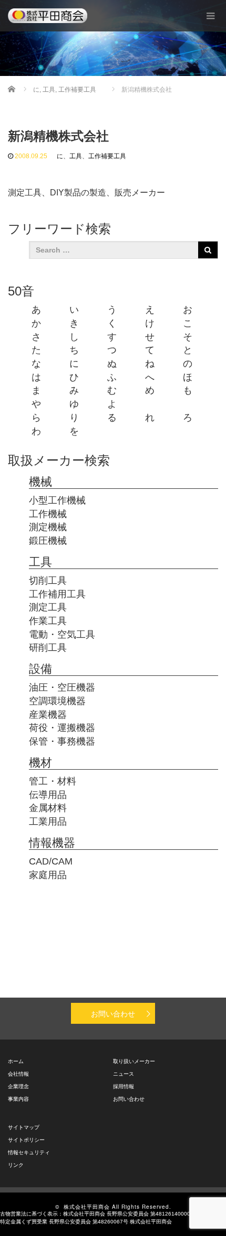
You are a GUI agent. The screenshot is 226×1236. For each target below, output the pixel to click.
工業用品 (48, 821)
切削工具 (48, 580)
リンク (16, 1165)
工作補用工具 (57, 594)
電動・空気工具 (62, 634)
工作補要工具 (107, 156)
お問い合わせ (113, 1013)
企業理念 (18, 1086)
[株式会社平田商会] (47, 15)
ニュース (123, 1074)
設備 (40, 668)
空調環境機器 (57, 701)
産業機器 (48, 714)
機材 (40, 762)
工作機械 (48, 514)
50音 (21, 291)
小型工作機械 (57, 500)
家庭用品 (48, 875)
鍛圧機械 (48, 540)
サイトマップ (23, 1127)
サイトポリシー (26, 1140)
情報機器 (52, 842)
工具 (75, 156)
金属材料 (48, 808)
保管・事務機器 (62, 741)
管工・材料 (52, 781)
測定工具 (48, 607)
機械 (40, 481)
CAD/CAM (51, 861)
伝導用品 (48, 795)
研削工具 (48, 647)
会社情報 (18, 1074)
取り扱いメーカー (134, 1061)
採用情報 (123, 1086)
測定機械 (48, 527)
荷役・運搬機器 (62, 728)
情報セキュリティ (29, 1152)
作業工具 (48, 621)
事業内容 (18, 1099)
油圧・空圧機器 (62, 687)
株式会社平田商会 (87, 1206)
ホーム (16, 1061)
